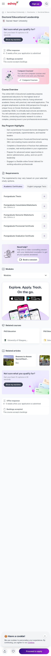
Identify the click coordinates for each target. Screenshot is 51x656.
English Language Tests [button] (37, 186)
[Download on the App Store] (17, 298)
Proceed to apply (34, 651)
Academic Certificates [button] (13, 186)
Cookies (31, 643)
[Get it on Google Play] (34, 298)
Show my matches (13, 40)
